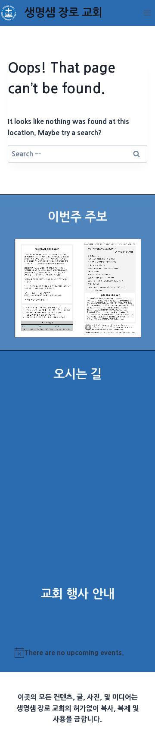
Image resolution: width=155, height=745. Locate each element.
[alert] (78, 653)
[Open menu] (147, 12)
